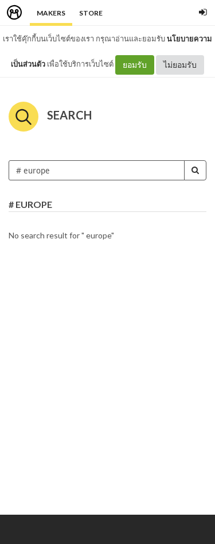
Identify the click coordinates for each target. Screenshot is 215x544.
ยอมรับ (135, 65)
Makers (51, 13)
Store (91, 13)
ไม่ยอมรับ (180, 65)
